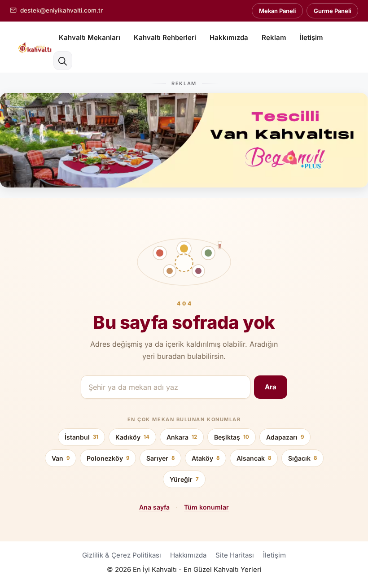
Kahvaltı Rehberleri (165, 37)
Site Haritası (234, 555)
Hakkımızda (229, 37)
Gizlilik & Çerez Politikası (121, 555)
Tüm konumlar (206, 507)
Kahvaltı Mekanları (89, 37)
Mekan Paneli (277, 10)
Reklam (274, 37)
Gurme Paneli (332, 10)
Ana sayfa (154, 507)
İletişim (311, 37)
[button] (62, 60)
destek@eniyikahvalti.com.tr (61, 10)
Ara (270, 387)
